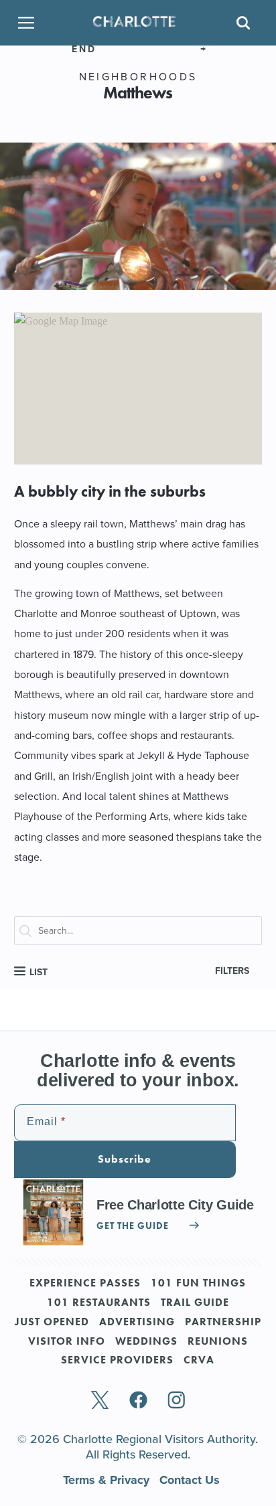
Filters (232, 971)
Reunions (218, 1342)
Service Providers (117, 1360)
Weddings (146, 1342)
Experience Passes (85, 1283)
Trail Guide (195, 1303)
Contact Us (189, 1480)
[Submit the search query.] (31, 933)
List (37, 972)
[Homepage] (134, 22)
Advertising (137, 1322)
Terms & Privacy (108, 1480)
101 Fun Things (198, 1283)
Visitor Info (66, 1342)
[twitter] (99, 1401)
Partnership (223, 1322)
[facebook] (138, 1401)
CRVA (199, 1360)
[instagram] (176, 1401)
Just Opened (52, 1322)
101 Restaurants (99, 1303)
